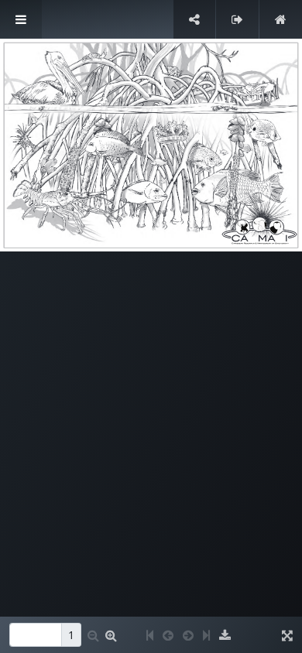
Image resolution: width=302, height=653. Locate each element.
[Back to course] (280, 19)
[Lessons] (21, 19)
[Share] (194, 19)
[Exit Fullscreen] (237, 19)
